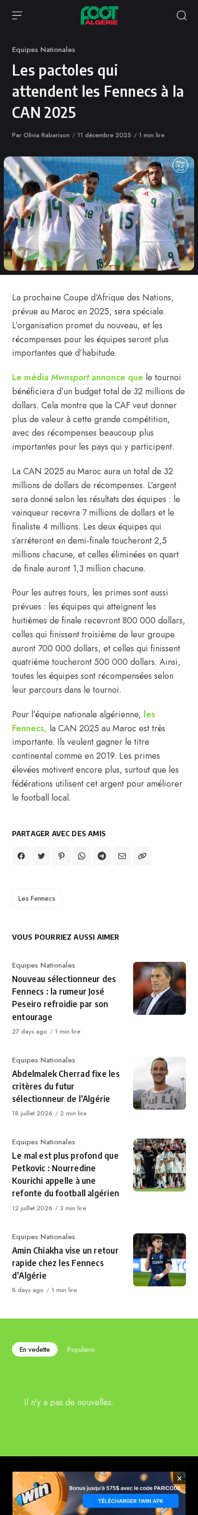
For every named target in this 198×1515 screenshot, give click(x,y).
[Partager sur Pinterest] (61, 856)
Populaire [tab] (81, 1349)
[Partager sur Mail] (122, 856)
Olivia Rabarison (47, 135)
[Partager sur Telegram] (102, 856)
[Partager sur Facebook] (21, 856)
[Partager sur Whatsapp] (82, 856)
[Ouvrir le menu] (17, 15)
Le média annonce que (77, 377)
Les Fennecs (36, 898)
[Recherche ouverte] (181, 15)
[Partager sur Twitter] (41, 856)
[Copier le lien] (142, 856)
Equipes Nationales (43, 49)
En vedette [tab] (35, 1349)
